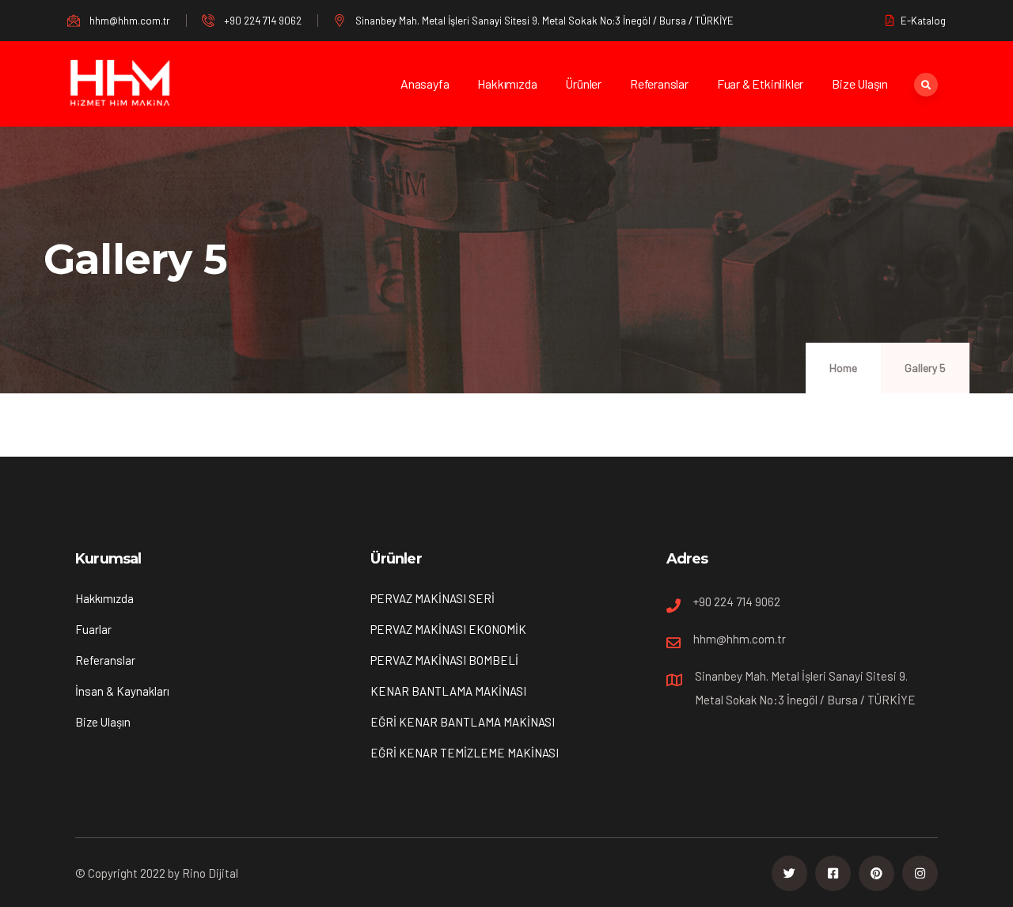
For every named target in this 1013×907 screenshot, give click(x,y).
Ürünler (583, 83)
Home (843, 367)
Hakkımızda (507, 83)
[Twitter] (789, 873)
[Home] (120, 84)
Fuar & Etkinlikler (760, 83)
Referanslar (659, 83)
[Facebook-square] (833, 873)
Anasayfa (424, 83)
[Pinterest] (876, 873)
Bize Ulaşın (860, 83)
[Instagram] (920, 873)
